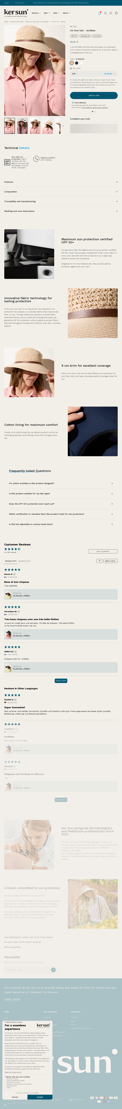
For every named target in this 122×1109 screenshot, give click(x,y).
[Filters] (99, 561)
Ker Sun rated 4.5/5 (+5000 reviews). (22, 942)
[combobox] (8, 3)
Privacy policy (17, 1100)
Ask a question (103, 551)
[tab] (92, 111)
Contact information (27, 1103)
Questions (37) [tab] (24, 561)
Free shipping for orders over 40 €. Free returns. (28, 937)
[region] (94, 107)
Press (73, 1025)
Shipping (47, 1017)
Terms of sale (8, 1103)
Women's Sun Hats (17, 22)
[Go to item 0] (9, 126)
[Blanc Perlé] (81, 63)
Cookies (6, 1106)
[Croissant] (71, 63)
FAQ (6, 1018)
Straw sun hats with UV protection (37, 22)
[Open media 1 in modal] (34, 70)
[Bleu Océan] (76, 63)
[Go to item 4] (47, 126)
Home (6, 22)
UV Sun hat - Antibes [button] (21, 595)
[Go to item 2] (22, 126)
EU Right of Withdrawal (53, 1036)
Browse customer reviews (77, 3)
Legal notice (16, 1103)
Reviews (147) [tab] (10, 561)
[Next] (59, 74)
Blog (72, 1021)
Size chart (77, 68)
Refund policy (8, 1100)
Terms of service (27, 1100)
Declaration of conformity (82, 1028)
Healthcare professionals (54, 1032)
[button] (8, 594)
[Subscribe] (53, 970)
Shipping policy (37, 1100)
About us (74, 1017)
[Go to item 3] (35, 126)
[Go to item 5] (60, 126)
